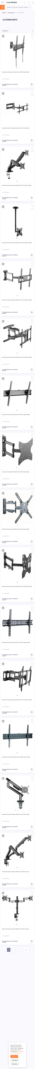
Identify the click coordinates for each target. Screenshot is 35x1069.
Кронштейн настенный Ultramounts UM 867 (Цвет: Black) (15, 471)
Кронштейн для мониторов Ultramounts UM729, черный (15, 871)
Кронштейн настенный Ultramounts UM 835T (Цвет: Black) (16, 642)
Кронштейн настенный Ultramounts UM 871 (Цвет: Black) (15, 529)
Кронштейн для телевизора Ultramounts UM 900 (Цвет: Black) (17, 586)
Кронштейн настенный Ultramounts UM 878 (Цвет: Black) (15, 72)
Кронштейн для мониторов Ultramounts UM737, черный (15, 929)
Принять (14, 1056)
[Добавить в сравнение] (32, 38)
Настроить (14, 1060)
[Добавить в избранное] (32, 35)
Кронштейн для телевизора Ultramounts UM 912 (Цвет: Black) (17, 357)
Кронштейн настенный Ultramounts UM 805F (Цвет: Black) (16, 757)
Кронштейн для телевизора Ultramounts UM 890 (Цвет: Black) (17, 242)
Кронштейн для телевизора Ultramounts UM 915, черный (15, 128)
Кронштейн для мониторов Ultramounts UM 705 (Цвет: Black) (16, 185)
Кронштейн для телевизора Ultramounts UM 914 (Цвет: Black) (17, 699)
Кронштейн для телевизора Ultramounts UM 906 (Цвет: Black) (17, 300)
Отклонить (14, 1064)
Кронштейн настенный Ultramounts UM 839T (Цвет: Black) (16, 414)
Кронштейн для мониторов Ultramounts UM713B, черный (15, 814)
